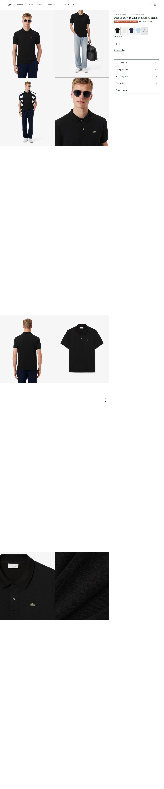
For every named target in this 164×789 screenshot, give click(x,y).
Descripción (121, 63)
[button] (155, 5)
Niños (39, 5)
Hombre (19, 5)
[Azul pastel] (138, 31)
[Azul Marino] (131, 31)
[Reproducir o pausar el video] (59, 73)
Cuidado (120, 83)
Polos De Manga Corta (136, 14)
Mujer (30, 5)
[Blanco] (124, 31)
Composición (122, 70)
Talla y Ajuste (122, 76)
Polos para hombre (120, 14)
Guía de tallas (119, 50)
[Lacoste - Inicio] (9, 4)
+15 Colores (145, 31)
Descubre (51, 5)
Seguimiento (121, 90)
